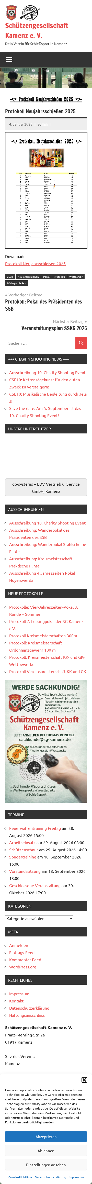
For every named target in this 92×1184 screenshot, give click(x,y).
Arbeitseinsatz (22, 842)
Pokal (46, 276)
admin (43, 124)
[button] (84, 1079)
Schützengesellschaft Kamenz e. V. (36, 30)
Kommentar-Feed (25, 959)
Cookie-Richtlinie (20, 1177)
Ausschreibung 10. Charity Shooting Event (47, 372)
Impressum (76, 1177)
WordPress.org (22, 966)
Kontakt (16, 1000)
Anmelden (18, 945)
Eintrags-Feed (21, 952)
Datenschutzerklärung (50, 1177)
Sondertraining (22, 856)
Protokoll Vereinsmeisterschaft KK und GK (47, 671)
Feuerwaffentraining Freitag (35, 828)
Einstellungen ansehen (46, 1164)
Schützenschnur (23, 849)
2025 (10, 276)
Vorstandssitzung (25, 871)
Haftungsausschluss (27, 1015)
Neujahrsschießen (28, 276)
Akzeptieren (46, 1136)
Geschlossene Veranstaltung (35, 885)
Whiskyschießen (16, 283)
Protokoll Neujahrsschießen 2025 (35, 263)
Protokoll (59, 276)
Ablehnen (46, 1150)
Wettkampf (76, 276)
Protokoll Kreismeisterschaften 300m (43, 635)
